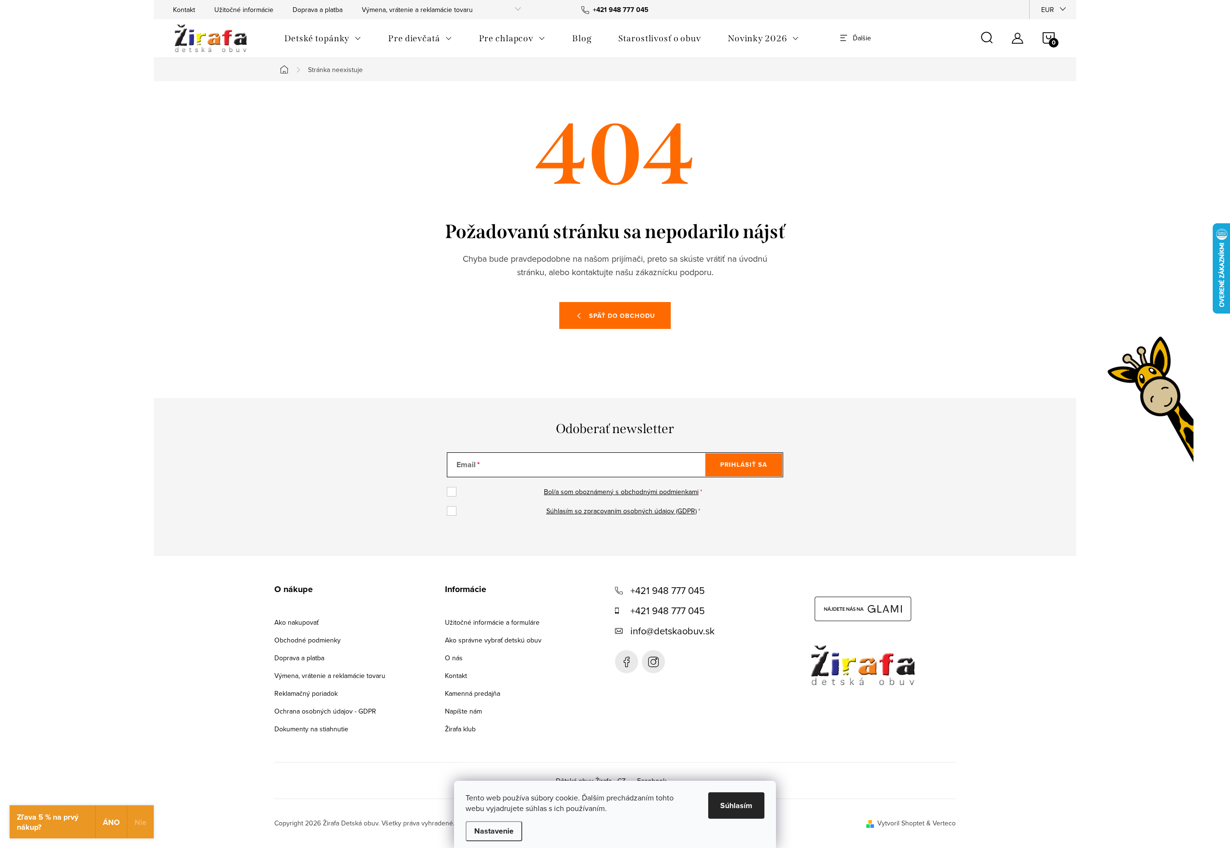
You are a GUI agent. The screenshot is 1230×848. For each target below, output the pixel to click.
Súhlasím (736, 805)
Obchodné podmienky (307, 640)
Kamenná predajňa (472, 693)
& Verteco (940, 823)
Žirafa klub (460, 729)
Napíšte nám (463, 711)
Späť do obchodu (622, 315)
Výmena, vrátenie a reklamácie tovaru (417, 9)
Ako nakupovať (296, 622)
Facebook (626, 661)
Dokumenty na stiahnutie (311, 729)
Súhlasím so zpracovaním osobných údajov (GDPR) (621, 511)
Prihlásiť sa (743, 464)
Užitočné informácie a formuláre (492, 622)
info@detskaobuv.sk (672, 631)
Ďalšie (862, 38)
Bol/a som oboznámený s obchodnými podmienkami (621, 492)
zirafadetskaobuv (653, 661)
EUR (1047, 9)
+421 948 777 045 (667, 590)
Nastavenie (494, 830)
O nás (454, 658)
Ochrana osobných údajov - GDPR (325, 711)
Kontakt (184, 9)
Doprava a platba (318, 9)
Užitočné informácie (243, 9)
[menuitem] (323, 38)
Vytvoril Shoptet (900, 823)
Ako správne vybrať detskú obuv (493, 640)
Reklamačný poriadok (306, 693)
